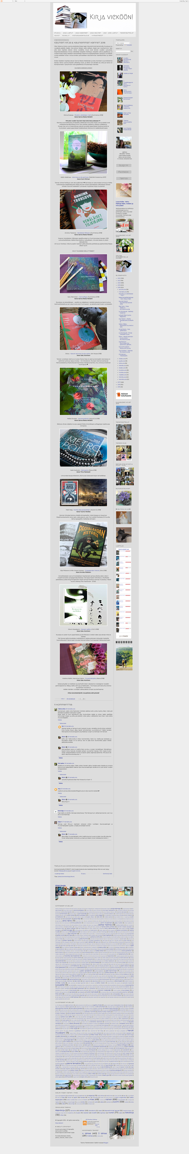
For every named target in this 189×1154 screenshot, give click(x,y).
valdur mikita (92, 1073)
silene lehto (103, 981)
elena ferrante (74, 1023)
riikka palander (107, 974)
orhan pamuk (112, 1059)
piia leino (70, 972)
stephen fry (93, 1070)
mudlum (80, 1058)
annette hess (72, 1011)
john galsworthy (123, 1039)
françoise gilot (65, 1028)
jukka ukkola (119, 940)
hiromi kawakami (84, 1034)
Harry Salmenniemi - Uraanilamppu (127, 91)
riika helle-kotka (97, 974)
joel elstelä (99, 935)
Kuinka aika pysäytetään (82, 510)
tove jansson (126, 990)
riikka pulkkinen (116, 974)
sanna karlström (74, 979)
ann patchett (105, 1010)
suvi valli (99, 985)
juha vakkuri (58, 940)
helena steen (65, 931)
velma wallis (119, 1073)
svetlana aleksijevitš (116, 1070)
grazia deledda (69, 1030)
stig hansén (99, 1070)
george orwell (113, 1028)
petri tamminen (111, 971)
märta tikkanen (86, 964)
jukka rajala (105, 940)
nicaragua (130, 1099)
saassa (64, 977)
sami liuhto (121, 977)
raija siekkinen (73, 974)
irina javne (90, 933)
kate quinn (88, 1045)
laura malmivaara (130, 949)
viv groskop (91, 1075)
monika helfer (73, 1058)
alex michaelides (91, 1006)
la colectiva (111, 947)
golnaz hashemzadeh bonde (125, 1028)
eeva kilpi (77, 919)
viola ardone (76, 1075)
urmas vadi (74, 1073)
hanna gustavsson (110, 1030)
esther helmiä (105, 925)
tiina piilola (109, 988)
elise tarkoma (127, 921)
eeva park (65, 1023)
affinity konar (89, 1005)
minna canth (85, 962)
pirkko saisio (101, 972)
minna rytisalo (122, 962)
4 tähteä (86, 1133)
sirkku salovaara (72, 983)
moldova (102, 1099)
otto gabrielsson (59, 1061)
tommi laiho (94, 990)
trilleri (62, 1115)
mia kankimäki (59, 961)
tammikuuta (123, 379)
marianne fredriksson (89, 1053)
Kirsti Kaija (61, 811)
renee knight (73, 1065)
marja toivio (110, 956)
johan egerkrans (105, 1039)
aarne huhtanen (66, 908)
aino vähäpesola (96, 908)
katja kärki (70, 945)
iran (128, 1095)
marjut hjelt (59, 957)
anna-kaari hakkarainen (109, 910)
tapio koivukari (70, 986)
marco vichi (69, 1053)
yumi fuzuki (67, 1077)
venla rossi (89, 995)
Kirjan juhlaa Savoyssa (127, 113)
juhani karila (67, 940)
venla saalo (95, 995)
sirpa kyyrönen (81, 983)
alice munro (128, 1006)
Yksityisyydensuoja (80, 35)
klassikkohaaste (127, 1110)
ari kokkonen (59, 917)
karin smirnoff (115, 1043)
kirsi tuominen (118, 945)
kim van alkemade (87, 1046)
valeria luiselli (101, 1073)
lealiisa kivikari (100, 950)
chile (85, 1095)
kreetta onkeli (83, 947)
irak (124, 1095)
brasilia (80, 1095)
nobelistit (86, 1113)
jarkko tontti (60, 935)
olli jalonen (85, 966)
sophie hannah (58, 1070)
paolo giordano (105, 1061)
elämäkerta (92, 1110)
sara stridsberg (105, 1067)
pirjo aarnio (76, 972)
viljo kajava (59, 997)
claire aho (99, 917)
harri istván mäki (91, 928)
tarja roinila (78, 986)
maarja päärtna (101, 1051)
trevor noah (59, 1073)
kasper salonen (91, 944)
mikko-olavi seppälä (60, 962)
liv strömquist (91, 1050)
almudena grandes (76, 1008)
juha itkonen (93, 938)
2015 (119, 387)
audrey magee (101, 1013)
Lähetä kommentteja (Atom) (66, 876)
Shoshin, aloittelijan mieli (83, 115)
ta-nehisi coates (66, 1072)
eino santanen (88, 921)
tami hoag (81, 1072)
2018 (119, 287)
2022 (119, 278)
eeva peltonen (101, 918)
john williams (67, 1041)
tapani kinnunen (61, 986)
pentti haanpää (59, 971)
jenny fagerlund (104, 1038)
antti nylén (63, 915)
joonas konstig (105, 937)
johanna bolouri (114, 1039)
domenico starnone (96, 1021)
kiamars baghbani (103, 945)
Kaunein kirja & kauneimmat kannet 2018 (125, 303)
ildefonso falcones (113, 1034)
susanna (118, 983)
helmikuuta (122, 377)
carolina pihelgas (106, 1016)
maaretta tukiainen (120, 952)
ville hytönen (75, 997)
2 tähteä (99, 1136)
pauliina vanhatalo (80, 969)
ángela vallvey (84, 1077)
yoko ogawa (58, 1077)
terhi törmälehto (124, 987)
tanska (132, 1102)
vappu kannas (126, 994)
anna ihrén (123, 1010)
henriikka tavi (112, 932)
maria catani (85, 954)
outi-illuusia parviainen (103, 966)
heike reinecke (88, 1033)
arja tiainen (68, 917)
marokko (79, 1099)
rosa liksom (110, 976)
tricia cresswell (67, 1073)
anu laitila (106, 915)
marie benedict (101, 1053)
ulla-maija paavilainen (104, 994)
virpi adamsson (102, 997)
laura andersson (70, 949)
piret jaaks (86, 1063)
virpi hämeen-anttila (112, 997)
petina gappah (60, 1063)
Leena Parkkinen (121, 585)
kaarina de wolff (107, 942)
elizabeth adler (115, 1023)
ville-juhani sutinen (92, 997)
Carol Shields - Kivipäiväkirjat (127, 129)
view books (98, 1126)
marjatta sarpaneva (120, 956)
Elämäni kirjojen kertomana (128, 98)
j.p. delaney (79, 1036)
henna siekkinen (93, 931)
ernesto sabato (113, 1025)
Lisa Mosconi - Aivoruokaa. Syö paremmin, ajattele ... (125, 343)
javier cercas (129, 1036)
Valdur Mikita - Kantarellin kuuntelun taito (126, 325)
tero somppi (65, 988)
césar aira (98, 1020)
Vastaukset (63, 723)
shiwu (103, 1068)
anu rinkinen (128, 915)
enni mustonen (106, 923)
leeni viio (67, 952)
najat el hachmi (106, 1058)
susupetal (60, 985)
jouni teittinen (68, 938)
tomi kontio (73, 990)
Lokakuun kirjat (128, 73)
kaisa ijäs (122, 942)
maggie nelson (109, 1051)
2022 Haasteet (81, 33)
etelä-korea (109, 1095)
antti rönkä (71, 915)
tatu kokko (85, 986)
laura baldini (68, 1048)
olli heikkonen (75, 966)
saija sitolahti (70, 977)
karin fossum (107, 1043)
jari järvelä (131, 933)
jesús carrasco (59, 1039)
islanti (58, 1097)
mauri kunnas (78, 959)
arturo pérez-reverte (74, 1013)
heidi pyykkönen (79, 930)
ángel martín (76, 1077)
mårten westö (95, 964)
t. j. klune (57, 1072)
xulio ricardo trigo (120, 1075)
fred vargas (74, 1028)
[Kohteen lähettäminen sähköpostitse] (79, 699)
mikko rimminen (120, 960)
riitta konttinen (76, 976)
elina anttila (103, 921)
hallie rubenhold (91, 1030)
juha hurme (83, 939)
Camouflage (83, 297)
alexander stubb (106, 908)
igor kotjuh (104, 1034)
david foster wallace (66, 1021)
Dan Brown (123, 556)
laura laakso (95, 949)
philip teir (122, 971)
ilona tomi (64, 933)
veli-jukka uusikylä (71, 995)
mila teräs (70, 962)
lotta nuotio (112, 952)
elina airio (96, 921)
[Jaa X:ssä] (82, 699)
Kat (63, 726)
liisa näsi (80, 952)
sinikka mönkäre (128, 981)
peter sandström (86, 971)
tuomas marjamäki (112, 992)
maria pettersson (113, 954)
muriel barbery (97, 1058)
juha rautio (124, 938)
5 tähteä (90, 1136)
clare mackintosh (123, 1018)
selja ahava (95, 981)
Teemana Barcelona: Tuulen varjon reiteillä (127, 68)
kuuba (106, 1097)
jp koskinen (75, 938)
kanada (82, 1097)
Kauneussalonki (83, 418)
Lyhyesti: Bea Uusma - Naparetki (125, 316)
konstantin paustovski (99, 1046)
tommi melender (104, 990)
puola (78, 1102)
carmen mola (97, 1016)
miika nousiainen (76, 960)
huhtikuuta (122, 372)
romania (90, 1102)
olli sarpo (92, 966)
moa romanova (65, 1058)
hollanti (116, 1095)
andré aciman (64, 1010)
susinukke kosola (127, 983)
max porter (59, 1056)
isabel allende (61, 1036)
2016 (119, 384)
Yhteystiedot (97, 35)
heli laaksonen (74, 932)
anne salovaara (122, 912)
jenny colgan (85, 1038)
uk (58, 1104)
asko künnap (85, 1013)
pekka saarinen (112, 969)
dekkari (82, 1110)
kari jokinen (64, 944)
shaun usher (97, 1068)
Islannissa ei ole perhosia (80, 177)
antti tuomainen (81, 915)
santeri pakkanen (116, 979)
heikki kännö (94, 930)
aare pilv (62, 1005)
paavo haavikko (115, 965)
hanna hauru (68, 926)
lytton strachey (84, 1051)
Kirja (88, 1121)
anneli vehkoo (73, 913)
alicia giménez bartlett (62, 1008)
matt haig (131, 1054)
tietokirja (129, 1112)
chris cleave (114, 1018)
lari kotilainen (130, 947)
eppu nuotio (118, 923)
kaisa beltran (115, 942)
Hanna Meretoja (121, 607)
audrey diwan (93, 1013)
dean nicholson (77, 1021)
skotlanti (108, 1102)
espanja (91, 1095)
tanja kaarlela (130, 985)
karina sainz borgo (125, 1043)
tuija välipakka (81, 992)
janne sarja (124, 933)
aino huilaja (88, 908)
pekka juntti (105, 969)
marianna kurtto (123, 954)
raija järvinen (58, 974)
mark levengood (68, 1054)
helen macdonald (117, 1033)
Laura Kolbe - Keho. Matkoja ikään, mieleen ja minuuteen (124, 203)
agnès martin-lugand (109, 1005)
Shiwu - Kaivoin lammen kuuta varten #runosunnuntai (126, 338)
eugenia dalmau (130, 1025)
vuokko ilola (129, 997)
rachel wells (115, 1063)
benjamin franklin (63, 1015)
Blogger (105, 1142)
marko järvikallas (114, 957)
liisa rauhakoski (87, 952)
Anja (59, 788)
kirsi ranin (111, 945)
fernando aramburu (99, 1026)
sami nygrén (130, 977)
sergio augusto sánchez (68, 1068)
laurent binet (101, 1048)
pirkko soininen (109, 972)
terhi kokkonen (107, 986)
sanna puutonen (94, 979)
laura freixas (84, 1048)
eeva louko (94, 918)
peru (67, 1102)
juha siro (131, 938)
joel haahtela (107, 935)
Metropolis (84, 470)
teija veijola (92, 986)
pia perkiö (128, 971)
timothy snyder (122, 1072)
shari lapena (90, 1068)
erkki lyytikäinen (75, 925)
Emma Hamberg (121, 568)
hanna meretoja (78, 926)
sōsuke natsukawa (128, 1070)
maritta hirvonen (86, 956)
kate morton (79, 1045)
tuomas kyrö (104, 992)
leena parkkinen (127, 950)
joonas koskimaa (114, 937)
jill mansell (79, 1039)
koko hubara (74, 947)
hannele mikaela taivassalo (124, 926)
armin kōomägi (129, 1011)
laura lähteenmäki (120, 949)
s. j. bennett (64, 1067)
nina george (75, 1059)
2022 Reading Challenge (91, 1119)
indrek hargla (130, 1034)
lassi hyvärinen (60, 949)
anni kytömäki (82, 913)
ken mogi (65, 1046)
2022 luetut (68, 33)
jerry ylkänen (93, 935)
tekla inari (99, 986)
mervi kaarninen (122, 959)
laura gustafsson (79, 949)
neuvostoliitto (121, 1099)
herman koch (68, 1034)
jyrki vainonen (81, 942)
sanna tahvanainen (105, 979)
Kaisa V (60, 822)
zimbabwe (90, 1103)
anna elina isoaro (68, 910)
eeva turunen (109, 918)
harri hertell (81, 928)
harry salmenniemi (110, 928)
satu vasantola (86, 981)
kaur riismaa (113, 1045)
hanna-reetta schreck (108, 926)
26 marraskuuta (70, 709)
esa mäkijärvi (84, 925)
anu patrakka (121, 915)
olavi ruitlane (97, 1059)
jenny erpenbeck (93, 1038)
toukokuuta (123, 370)
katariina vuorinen (112, 944)
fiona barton (118, 1027)
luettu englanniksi (120, 1097)
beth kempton (72, 1015)
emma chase (70, 1025)
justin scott (65, 1043)
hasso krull (80, 1033)
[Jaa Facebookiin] (83, 699)
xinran (112, 1075)
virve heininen (121, 997)
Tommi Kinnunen (121, 601)
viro (84, 1103)
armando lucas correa (118, 1011)
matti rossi (71, 959)
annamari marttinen (88, 912)
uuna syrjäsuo (116, 994)
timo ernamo (117, 988)
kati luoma (127, 944)
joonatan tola (123, 937)
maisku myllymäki (59, 954)
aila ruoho (82, 908)
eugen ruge (121, 1025)
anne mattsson (106, 912)
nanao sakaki (114, 1058)
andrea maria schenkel (111, 1008)
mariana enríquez (78, 1053)
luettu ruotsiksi (71, 1099)
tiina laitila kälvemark (77, 988)
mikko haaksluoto (110, 961)
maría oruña (117, 1055)
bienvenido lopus (82, 1015)
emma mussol (84, 1025)
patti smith (131, 1061)
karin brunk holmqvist (97, 1043)
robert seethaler (92, 1065)
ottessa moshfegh (128, 1059)
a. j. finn (57, 1005)
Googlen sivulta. (75, 871)
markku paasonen (87, 957)
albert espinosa (70, 1006)
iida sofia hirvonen (128, 931)
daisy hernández (106, 1020)
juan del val (120, 1041)
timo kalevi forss (126, 988)
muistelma (70, 1113)
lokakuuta (122, 358)
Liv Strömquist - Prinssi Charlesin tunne (125, 333)
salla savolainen (103, 977)
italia (63, 1097)
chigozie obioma (71, 1018)
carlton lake (78, 1016)
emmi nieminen (96, 922)
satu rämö (77, 981)
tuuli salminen (68, 994)
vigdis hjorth (68, 1075)
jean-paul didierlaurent (67, 1038)
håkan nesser (95, 1034)
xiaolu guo (106, 1075)
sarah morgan (115, 1067)
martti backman (124, 957)
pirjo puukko (83, 972)
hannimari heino (59, 928)
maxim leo (67, 1056)
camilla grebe (109, 1015)
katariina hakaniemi (101, 944)
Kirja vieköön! (59, 1123)
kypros (111, 1097)
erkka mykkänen (128, 922)
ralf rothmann (124, 1063)
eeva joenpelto (67, 918)
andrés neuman (79, 1010)
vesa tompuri (110, 995)
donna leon (115, 1021)
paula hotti (106, 967)
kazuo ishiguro (122, 1045)
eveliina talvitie (120, 925)
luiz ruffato (75, 1051)
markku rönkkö (97, 957)
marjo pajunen (130, 956)
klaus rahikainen (65, 947)
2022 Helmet (95, 33)
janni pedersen (120, 1036)
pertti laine (76, 971)
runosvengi (118, 976)
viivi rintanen (118, 995)
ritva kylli (94, 976)
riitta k (63, 736)
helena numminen (121, 930)
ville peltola (84, 997)
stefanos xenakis (85, 1070)
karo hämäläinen (73, 944)
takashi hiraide (74, 1072)
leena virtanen (59, 952)
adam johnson (69, 1005)
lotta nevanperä (104, 952)
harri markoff (100, 928)
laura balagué (60, 1048)
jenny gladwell (112, 1038)
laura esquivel (76, 1048)
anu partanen (113, 915)
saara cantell (126, 976)
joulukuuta (122, 289)
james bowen (93, 1036)
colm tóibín (81, 1020)
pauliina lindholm (71, 969)
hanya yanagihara (121, 1030)
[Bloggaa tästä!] (80, 699)
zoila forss (66, 999)
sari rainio (131, 979)
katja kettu (63, 945)
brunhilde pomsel (99, 1015)
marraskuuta (123, 292)
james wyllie (101, 1036)
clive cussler (74, 1020)
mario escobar (117, 1053)
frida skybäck (83, 1028)
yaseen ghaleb (58, 999)
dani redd (120, 1020)
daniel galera (127, 1020)
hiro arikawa (75, 1034)
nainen (109, 1099)
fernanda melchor (89, 1026)
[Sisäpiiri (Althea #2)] (106, 894)
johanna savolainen (76, 937)
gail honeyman (104, 1028)
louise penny (117, 1050)
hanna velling (87, 926)
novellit (94, 1113)
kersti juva (95, 945)
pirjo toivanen (92, 972)
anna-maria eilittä (78, 912)
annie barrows (80, 1011)
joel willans (96, 1040)
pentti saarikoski (68, 971)
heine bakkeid (97, 1033)
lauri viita (83, 950)
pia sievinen (64, 972)
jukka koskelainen (95, 940)
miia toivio (68, 960)
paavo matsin (75, 1061)
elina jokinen (119, 921)
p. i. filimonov (68, 1061)
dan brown (114, 1020)
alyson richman (98, 1008)
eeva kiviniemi (86, 918)
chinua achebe (95, 1018)
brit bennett (91, 1015)
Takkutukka (61, 709)
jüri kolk (80, 1043)
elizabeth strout (125, 1023)
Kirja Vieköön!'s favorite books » (125, 902)
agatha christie (97, 1005)
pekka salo (120, 969)
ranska (83, 1102)
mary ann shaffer (101, 1054)
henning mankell (59, 1034)
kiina (89, 1097)
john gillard (131, 1039)
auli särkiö (75, 917)
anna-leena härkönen (122, 910)
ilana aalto (57, 933)
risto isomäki (88, 976)
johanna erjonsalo (117, 935)
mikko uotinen (129, 960)
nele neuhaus (60, 1059)
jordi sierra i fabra (89, 1041)
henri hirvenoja (102, 932)
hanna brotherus (59, 926)
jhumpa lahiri (69, 1040)
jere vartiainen (84, 935)
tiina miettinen (101, 988)
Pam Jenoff (123, 628)
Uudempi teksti (59, 873)
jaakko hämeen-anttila (108, 933)
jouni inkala (60, 938)
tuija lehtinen (64, 992)
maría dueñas (109, 1054)
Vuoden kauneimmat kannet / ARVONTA (127, 60)
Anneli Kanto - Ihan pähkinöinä (124, 330)
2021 (119, 280)
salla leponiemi (94, 977)
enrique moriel (93, 1025)
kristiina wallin (102, 947)
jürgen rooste (73, 1043)
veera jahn (62, 995)
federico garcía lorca (76, 1027)
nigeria (57, 1102)
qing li (101, 1063)
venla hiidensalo (80, 995)
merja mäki (105, 959)
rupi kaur (128, 1065)
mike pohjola (92, 960)
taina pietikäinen (113, 985)
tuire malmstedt (92, 992)
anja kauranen (126, 908)
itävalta (69, 1097)
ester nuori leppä (92, 925)
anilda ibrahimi (96, 1010)
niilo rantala (103, 964)
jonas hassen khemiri (78, 1041)
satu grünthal (60, 981)
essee (100, 1110)
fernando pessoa (109, 1026)
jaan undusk (86, 1036)
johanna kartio (58, 937)
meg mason (84, 1056)
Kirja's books (60, 886)
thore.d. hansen (106, 1072)
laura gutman (87, 949)
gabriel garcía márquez (93, 1028)
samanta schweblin (88, 1067)
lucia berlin (126, 1050)
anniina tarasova (109, 913)
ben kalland (82, 917)
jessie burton (131, 1038)
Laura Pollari (123, 550)
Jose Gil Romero (121, 618)
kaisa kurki (128, 942)
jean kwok (57, 1038)
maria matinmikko (94, 954)
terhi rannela (115, 986)
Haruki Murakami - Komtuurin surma (125, 347)
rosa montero (109, 1065)
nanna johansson (123, 1058)
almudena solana (88, 1008)
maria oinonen (103, 954)
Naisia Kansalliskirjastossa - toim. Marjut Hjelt (126, 298)
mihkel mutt (120, 1056)
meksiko (85, 1099)
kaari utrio (98, 942)
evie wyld (58, 1026)
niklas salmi (111, 964)
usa (63, 1104)
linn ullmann (74, 1050)
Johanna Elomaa (121, 590)
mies (91, 1099)
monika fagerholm (65, 964)
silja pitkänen (110, 981)
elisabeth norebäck (93, 1023)
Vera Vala (122, 622)
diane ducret (85, 1021)
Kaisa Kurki (123, 573)
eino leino (67, 921)
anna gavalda (114, 1010)
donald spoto (108, 1021)
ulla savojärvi (94, 994)
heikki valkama (102, 930)
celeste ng (126, 1017)
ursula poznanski (82, 1073)
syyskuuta (122, 361)
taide (120, 1113)
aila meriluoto (74, 908)
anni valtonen (100, 913)
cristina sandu (108, 917)
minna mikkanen (105, 962)
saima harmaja (86, 977)
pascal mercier (114, 1061)
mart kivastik (85, 1054)
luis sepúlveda (65, 1051)
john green (59, 1041)
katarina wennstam (68, 1045)
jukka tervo (112, 940)
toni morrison (130, 1072)
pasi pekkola (81, 967)
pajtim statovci (124, 966)
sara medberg (124, 979)
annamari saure (98, 912)
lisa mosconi (82, 1050)
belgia (75, 1095)
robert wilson (100, 1065)
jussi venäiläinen (66, 942)
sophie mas (66, 1070)
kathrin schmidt (105, 1045)
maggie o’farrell (118, 1051)
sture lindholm (111, 983)
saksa (102, 1102)
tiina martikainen (91, 988)
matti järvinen (64, 959)
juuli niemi (73, 942)
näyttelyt (102, 1113)
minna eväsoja (95, 962)
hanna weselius (96, 926)
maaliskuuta (123, 374)
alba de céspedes (59, 1006)
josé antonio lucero (101, 1041)
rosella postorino (120, 1065)
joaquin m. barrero (87, 1039)
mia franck (130, 959)
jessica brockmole (121, 1038)
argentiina (63, 1095)
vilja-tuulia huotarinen (128, 995)
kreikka (102, 1097)
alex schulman (100, 1006)
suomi (116, 1102)
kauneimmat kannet (112, 1110)
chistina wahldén (105, 1018)
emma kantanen (65, 922)
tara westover (89, 1072)
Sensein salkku (86, 629)
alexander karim (111, 1006)
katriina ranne (88, 945)
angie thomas (88, 1010)
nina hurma (118, 964)
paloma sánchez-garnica (86, 1061)
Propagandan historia (92, 570)
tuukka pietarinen (123, 992)
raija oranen (65, 974)
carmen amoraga (87, 1017)
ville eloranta (66, 997)
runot (111, 1112)
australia (70, 1095)
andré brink (71, 1010)
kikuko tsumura (72, 1046)
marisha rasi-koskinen (72, 956)
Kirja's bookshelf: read (123, 549)
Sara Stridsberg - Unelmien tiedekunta (128, 107)
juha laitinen (101, 938)
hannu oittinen (71, 928)
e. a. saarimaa (126, 917)
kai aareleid (86, 1043)
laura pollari (59, 950)
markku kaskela (77, 957)
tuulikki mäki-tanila (85, 994)
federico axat (65, 1026)
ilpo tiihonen (72, 933)
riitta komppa (65, 976)
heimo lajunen (111, 930)
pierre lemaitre (73, 1063)
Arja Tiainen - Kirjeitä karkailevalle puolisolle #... (126, 320)
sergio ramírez (81, 1068)
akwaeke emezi (119, 1005)
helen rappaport (127, 1033)
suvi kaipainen (79, 985)
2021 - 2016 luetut (110, 33)
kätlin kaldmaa (129, 1046)
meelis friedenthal (75, 1056)
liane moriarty (109, 1048)
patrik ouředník (123, 1061)
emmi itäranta (87, 922)
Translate (129, 45)
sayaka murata (124, 1067)
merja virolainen (113, 959)
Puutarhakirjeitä (90, 678)
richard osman (82, 1065)
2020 (119, 283)
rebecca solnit (65, 1065)
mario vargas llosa (127, 1053)
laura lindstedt (110, 949)
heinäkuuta (122, 365)
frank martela (129, 925)
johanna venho (95, 937)
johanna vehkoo (86, 937)
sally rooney (79, 1067)
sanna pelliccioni (85, 979)
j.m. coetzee (70, 1036)
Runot (57, 35)
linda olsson (65, 1050)
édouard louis (93, 1077)
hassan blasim (121, 928)
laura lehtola (102, 949)
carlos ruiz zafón (66, 1017)
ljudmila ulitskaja (101, 1050)
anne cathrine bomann (62, 1011)
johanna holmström (128, 935)
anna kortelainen (79, 910)
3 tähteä (102, 1133)
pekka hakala (89, 969)
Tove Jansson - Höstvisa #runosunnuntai (125, 351)
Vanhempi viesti (107, 873)
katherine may (96, 1045)
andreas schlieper (124, 1008)
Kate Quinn (123, 611)
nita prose (82, 1059)
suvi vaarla (93, 985)
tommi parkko (117, 990)
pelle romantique (128, 969)
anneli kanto (64, 913)
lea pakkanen (90, 950)
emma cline (77, 1025)
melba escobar (92, 1056)
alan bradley (129, 1005)
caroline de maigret (116, 1016)
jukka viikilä (127, 940)
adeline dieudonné (79, 1005)
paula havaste (99, 967)
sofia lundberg (128, 1068)
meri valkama (98, 959)
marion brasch (58, 1054)
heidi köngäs (67, 930)
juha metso (107, 938)
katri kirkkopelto (79, 945)
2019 (119, 285)
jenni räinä (69, 935)
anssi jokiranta (126, 913)
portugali (72, 1102)
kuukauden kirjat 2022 (60, 1112)
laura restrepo (92, 1048)
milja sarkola (77, 962)
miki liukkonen (100, 960)
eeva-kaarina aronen (129, 918)
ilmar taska (122, 1034)
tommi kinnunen (84, 990)
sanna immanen (61, 979)
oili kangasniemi (65, 965)
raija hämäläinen (129, 972)
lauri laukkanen (67, 950)
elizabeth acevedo (104, 1023)
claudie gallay (65, 1020)
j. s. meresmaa (97, 933)
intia (120, 1095)
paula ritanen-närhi (125, 967)
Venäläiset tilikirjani (83, 233)
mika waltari (84, 960)
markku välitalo (105, 957)
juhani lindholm (78, 940)
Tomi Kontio (123, 595)
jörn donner (89, 942)
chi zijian (63, 1018)
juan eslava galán (128, 1041)
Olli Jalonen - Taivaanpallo (123, 355)
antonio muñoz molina (104, 1011)
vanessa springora (111, 1073)
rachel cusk (108, 1063)
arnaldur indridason (60, 1013)
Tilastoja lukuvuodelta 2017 (127, 122)
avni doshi (108, 1013)
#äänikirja (60, 1110)
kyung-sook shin (119, 1046)
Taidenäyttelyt (126, 33)
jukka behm (86, 940)
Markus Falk (58, 908)
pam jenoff (97, 1061)
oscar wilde (120, 1059)
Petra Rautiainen (121, 562)
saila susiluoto (78, 977)
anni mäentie (92, 913)
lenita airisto (73, 952)
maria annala (78, 954)
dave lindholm (117, 917)
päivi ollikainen (120, 972)
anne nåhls (114, 912)
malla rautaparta (69, 954)
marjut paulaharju (67, 957)
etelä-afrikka (101, 1095)
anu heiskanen (91, 915)
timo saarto (65, 990)
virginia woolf (84, 1075)
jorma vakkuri (130, 937)
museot (78, 1113)
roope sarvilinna (102, 976)
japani (75, 1097)
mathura (125, 1055)
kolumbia (95, 1097)
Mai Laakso (61, 763)
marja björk (103, 956)
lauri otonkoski (75, 950)
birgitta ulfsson (90, 917)
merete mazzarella (88, 959)
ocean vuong (89, 1059)
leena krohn (117, 950)
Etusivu (57, 33)
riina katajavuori (125, 974)
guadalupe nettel (80, 1030)
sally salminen (112, 977)
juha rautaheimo (116, 938)
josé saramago (111, 1041)
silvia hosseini (118, 981)
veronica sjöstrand (128, 1073)
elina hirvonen (110, 921)
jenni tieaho (77, 935)
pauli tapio (62, 969)
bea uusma (125, 1013)
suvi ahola (71, 985)
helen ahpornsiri (107, 1033)
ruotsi (96, 1102)
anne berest (131, 1010)
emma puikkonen (76, 923)
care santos (126, 1015)
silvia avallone (109, 1068)
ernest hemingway (103, 1025)
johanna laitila (67, 937)
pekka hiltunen (97, 969)
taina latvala (105, 985)
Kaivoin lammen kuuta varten (80, 353)
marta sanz (92, 1055)
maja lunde (126, 1051)
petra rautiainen (99, 971)
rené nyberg (88, 974)
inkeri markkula (83, 933)
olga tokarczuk (104, 1059)
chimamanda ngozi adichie (83, 1018)
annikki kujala (119, 913)
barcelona (73, 1110)
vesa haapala (103, 995)
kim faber (79, 1046)
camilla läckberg (118, 1015)
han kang (100, 1030)
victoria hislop (59, 1075)
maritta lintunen (95, 956)
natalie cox (131, 1058)
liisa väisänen (96, 952)
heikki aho (86, 930)
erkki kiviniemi (66, 925)
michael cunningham (102, 1056)
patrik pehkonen (91, 967)
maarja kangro (92, 1051)
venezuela (78, 1103)
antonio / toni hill (90, 1011)
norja (62, 1102)
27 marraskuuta (67, 822)
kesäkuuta (122, 368)
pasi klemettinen (72, 967)
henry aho (120, 931)
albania (57, 1095)
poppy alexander (95, 1063)
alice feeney (120, 1006)
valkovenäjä (71, 1103)
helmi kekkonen (84, 931)
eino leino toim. (80, 921)
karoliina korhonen (82, 944)
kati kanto (120, 944)
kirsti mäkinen (126, 945)
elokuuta (122, 363)
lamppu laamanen (120, 947)
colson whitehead (90, 1020)
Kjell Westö (123, 578)
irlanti (132, 1095)
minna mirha (114, 962)
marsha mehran (76, 1054)
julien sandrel (58, 1043)
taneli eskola (121, 985)
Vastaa (60, 720)
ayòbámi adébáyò (116, 1013)
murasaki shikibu (87, 1058)
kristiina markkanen (92, 947)
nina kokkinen (125, 964)
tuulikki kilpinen (76, 994)
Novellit (65, 35)
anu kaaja (99, 915)
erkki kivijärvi (58, 925)
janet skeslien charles (111, 1036)
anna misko (89, 910)
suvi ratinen (86, 985)
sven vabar (106, 1070)
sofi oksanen (91, 983)
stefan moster (100, 983)
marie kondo (109, 1053)
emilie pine (62, 1025)
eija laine (59, 921)
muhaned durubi (76, 964)
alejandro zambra (80, 1006)
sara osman (97, 1067)
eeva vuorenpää (118, 918)
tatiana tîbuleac (97, 1072)
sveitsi (126, 1102)
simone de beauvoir (119, 1068)
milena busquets (128, 1056)
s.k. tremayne (71, 1067)
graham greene (59, 1030)
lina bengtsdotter (120, 1048)
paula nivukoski (115, 967)
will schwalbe (98, 1075)
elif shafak (84, 1023)
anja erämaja (115, 908)
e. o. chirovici (123, 1021)
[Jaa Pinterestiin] (84, 699)
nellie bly (69, 1059)
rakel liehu (80, 974)
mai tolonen (130, 952)
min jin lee (57, 1058)
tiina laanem (114, 1072)
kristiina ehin (111, 1046)
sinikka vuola (60, 983)
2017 (119, 382)
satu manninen (68, 981)
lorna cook (109, 1050)
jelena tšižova (77, 1038)
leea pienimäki (109, 950)
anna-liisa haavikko (67, 912)
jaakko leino (118, 933)
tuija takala (72, 992)
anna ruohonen (97, 910)
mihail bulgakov (112, 1056)
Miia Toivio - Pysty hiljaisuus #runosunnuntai (124, 308)
